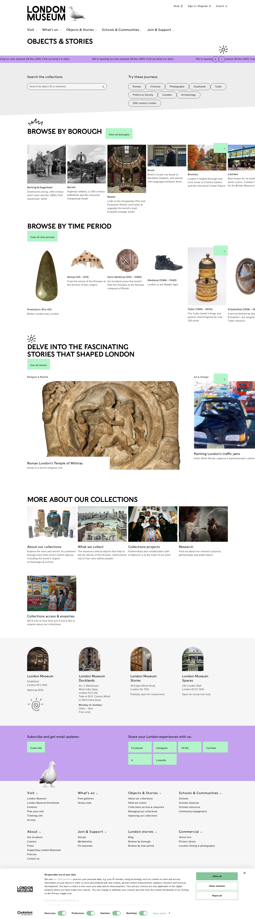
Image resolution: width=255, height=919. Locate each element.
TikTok (185, 748)
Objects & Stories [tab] (80, 29)
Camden (167, 95)
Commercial (189, 831)
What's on (86, 793)
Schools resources (189, 807)
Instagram (162, 748)
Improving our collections (142, 815)
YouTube (211, 748)
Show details (159, 913)
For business (85, 846)
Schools (183, 798)
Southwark (200, 86)
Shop (177, 6)
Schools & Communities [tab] (120, 29)
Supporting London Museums (44, 850)
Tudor (218, 86)
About (32, 831)
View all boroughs (119, 134)
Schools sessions (189, 803)
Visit (31, 793)
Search (220, 6)
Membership (85, 841)
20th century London (144, 103)
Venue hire (185, 837)
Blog (131, 837)
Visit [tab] (30, 29)
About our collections (140, 798)
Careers (31, 841)
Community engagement (193, 811)
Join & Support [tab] (159, 29)
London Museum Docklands (43, 803)
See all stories (38, 365)
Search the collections (44, 77)
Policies (31, 854)
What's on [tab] (50, 29)
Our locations (34, 837)
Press (30, 846)
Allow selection (217, 886)
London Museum (36, 798)
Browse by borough (139, 841)
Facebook (137, 748)
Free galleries (86, 798)
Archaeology (188, 95)
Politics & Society (143, 95)
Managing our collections (142, 811)
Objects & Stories (143, 793)
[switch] (90, 913)
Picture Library (187, 841)
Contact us (33, 858)
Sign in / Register (198, 6)
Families (32, 807)
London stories (140, 831)
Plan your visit (35, 811)
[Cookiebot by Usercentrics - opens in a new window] (25, 913)
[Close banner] (244, 873)
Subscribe (36, 748)
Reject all (217, 895)
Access (31, 820)
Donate (82, 837)
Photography (177, 86)
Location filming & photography (197, 846)
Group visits (85, 803)
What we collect (137, 803)
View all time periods (42, 237)
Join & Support (90, 831)
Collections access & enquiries (146, 807)
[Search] (103, 86)
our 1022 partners (63, 879)
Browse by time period (141, 846)
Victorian (155, 86)
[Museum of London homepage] (56, 13)
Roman (137, 86)
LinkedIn (161, 760)
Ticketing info (35, 815)
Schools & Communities (199, 793)
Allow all (217, 876)
